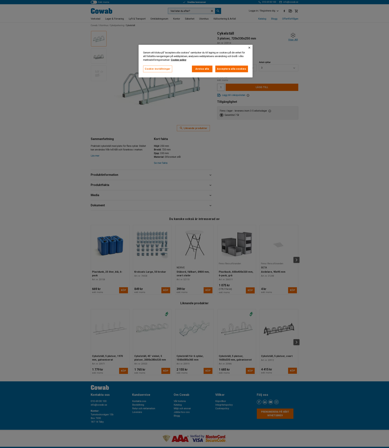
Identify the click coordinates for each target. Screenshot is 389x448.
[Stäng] (249, 47)
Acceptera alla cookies (231, 68)
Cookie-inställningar (157, 68)
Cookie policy (178, 59)
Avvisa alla (202, 68)
